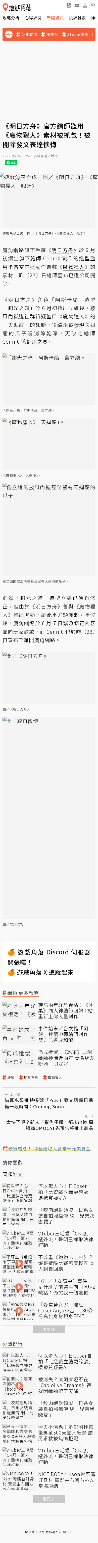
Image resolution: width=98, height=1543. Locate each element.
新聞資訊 (55, 18)
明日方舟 (31, 1077)
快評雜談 (77, 18)
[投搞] (68, 5)
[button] (92, 5)
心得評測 (33, 18)
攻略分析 (11, 18)
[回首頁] (17, 7)
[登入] (84, 5)
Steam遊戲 (77, 34)
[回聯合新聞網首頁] (5, 7)
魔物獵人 (55, 1077)
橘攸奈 (52, 34)
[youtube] (76, 5)
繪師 (10, 1077)
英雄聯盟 (29, 34)
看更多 (49, 1329)
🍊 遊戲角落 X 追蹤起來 (41, 972)
